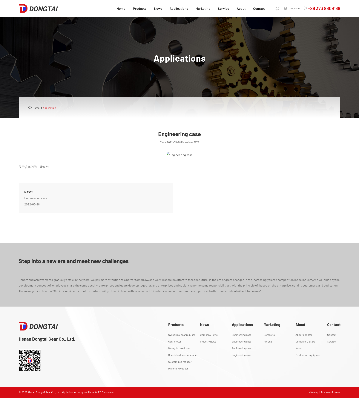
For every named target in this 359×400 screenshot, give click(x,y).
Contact (259, 8)
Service (223, 8)
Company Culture (305, 341)
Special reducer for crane (182, 355)
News (158, 8)
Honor (299, 348)
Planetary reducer (178, 368)
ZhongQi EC (94, 392)
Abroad (268, 341)
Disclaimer (108, 392)
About (241, 8)
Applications (179, 8)
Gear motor (174, 341)
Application (49, 107)
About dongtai (303, 334)
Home (121, 8)
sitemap (313, 392)
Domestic (269, 334)
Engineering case (35, 198)
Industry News (208, 341)
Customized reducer (179, 361)
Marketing (203, 8)
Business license (330, 392)
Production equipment (308, 355)
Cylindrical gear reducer (181, 334)
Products (140, 8)
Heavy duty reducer (179, 348)
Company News (209, 334)
